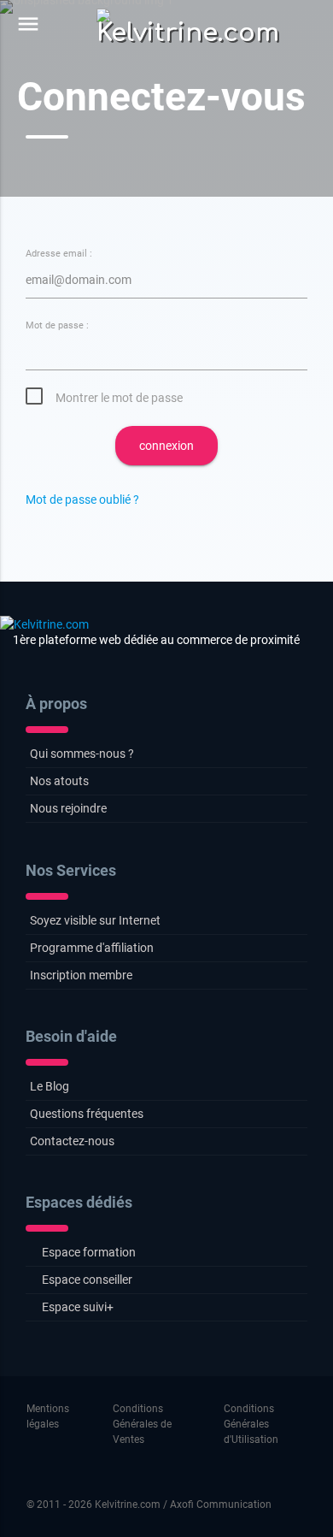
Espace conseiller (87, 1279)
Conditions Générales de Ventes (142, 1424)
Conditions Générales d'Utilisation (251, 1424)
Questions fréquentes (86, 1113)
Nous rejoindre (68, 808)
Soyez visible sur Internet (95, 920)
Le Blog (49, 1086)
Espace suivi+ (78, 1307)
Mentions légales (47, 1416)
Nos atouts (59, 781)
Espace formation (89, 1252)
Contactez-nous (72, 1141)
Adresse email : (59, 253)
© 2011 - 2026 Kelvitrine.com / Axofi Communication (149, 1504)
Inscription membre (81, 975)
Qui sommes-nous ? (82, 753)
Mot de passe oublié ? (82, 499)
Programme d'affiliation (92, 948)
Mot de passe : (57, 325)
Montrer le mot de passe (119, 398)
